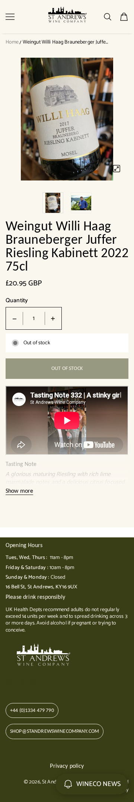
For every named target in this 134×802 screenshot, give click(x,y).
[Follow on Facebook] (22, 681)
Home (12, 42)
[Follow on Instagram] (33, 681)
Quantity (17, 300)
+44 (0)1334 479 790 (32, 710)
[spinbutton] (34, 318)
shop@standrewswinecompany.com (54, 731)
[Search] (107, 16)
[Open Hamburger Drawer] (10, 16)
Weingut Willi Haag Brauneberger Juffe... (65, 42)
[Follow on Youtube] (47, 681)
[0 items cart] (123, 16)
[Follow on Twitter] (9, 681)
